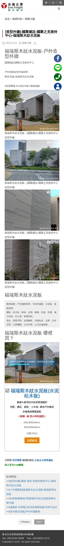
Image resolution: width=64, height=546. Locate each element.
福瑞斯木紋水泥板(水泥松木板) (35, 393)
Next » (39, 522)
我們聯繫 (17, 460)
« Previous (25, 522)
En (53, 2)
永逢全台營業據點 (43, 460)
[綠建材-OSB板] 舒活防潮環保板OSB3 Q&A (33, 507)
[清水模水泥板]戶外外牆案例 (24, 511)
